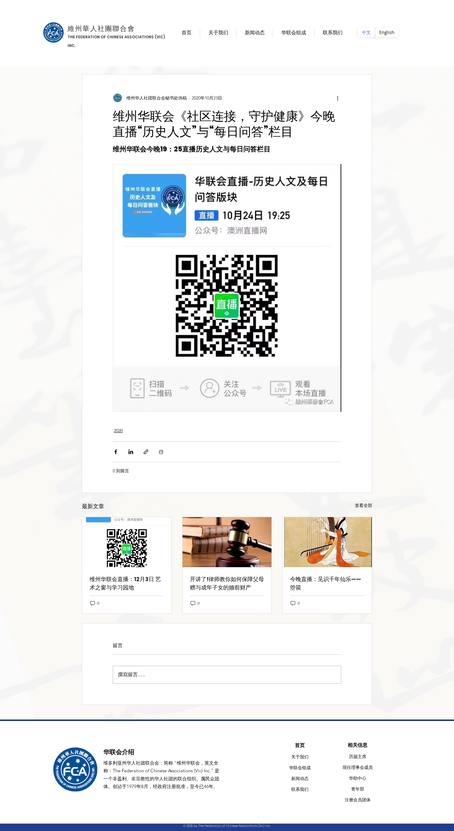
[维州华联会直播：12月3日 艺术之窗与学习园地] (126, 542)
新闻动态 (300, 778)
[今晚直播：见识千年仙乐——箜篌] (327, 542)
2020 (118, 430)
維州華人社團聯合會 (101, 28)
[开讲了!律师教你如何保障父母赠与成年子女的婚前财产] (227, 542)
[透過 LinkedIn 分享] (131, 452)
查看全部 (363, 505)
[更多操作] (337, 98)
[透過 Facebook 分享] (116, 452)
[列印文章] (161, 452)
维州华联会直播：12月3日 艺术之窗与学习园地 (125, 583)
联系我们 (300, 789)
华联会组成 (300, 767)
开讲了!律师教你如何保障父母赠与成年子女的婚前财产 (227, 583)
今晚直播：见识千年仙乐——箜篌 (325, 583)
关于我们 (300, 757)
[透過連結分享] (146, 452)
